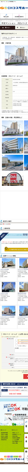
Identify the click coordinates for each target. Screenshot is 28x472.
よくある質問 (15, 439)
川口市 (16, 20)
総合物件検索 (4, 432)
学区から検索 (4, 434)
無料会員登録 (4, 438)
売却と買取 (15, 443)
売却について (15, 432)
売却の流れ (15, 436)
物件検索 (26, 424)
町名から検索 (4, 436)
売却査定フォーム (16, 434)
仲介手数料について (17, 441)
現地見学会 (4, 439)
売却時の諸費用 (16, 438)
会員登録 (26, 439)
